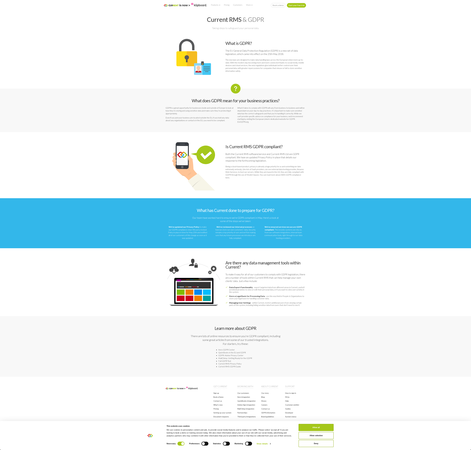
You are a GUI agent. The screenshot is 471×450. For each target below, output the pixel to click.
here (227, 177)
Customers (237, 5)
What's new (218, 405)
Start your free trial (296, 5)
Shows (263, 401)
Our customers (243, 393)
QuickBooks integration (246, 401)
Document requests (221, 417)
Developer (289, 413)
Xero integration (243, 397)
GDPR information (268, 413)
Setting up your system (222, 413)
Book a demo (278, 5)
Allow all (316, 427)
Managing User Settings (240, 303)
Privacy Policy (265, 157)
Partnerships (242, 413)
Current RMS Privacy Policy (230, 363)
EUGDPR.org (243, 122)
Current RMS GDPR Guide (229, 366)
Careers (264, 405)
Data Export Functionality (241, 287)
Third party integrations (246, 417)
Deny (316, 443)
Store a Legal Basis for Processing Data (247, 296)
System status (290, 417)
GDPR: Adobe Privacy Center (230, 355)
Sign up (216, 393)
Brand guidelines (267, 417)
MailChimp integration (245, 409)
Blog (263, 397)
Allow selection (316, 435)
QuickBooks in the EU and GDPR (232, 352)
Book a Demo (218, 397)
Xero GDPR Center (226, 350)
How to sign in (290, 393)
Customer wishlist (292, 405)
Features (215, 5)
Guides (288, 409)
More (248, 5)
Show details (262, 444)
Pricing (226, 5)
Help (287, 401)
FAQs (287, 397)
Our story (265, 393)
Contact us (217, 401)
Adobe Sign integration (246, 405)
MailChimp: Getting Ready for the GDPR (235, 358)
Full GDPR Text (224, 361)
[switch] (204, 444)
